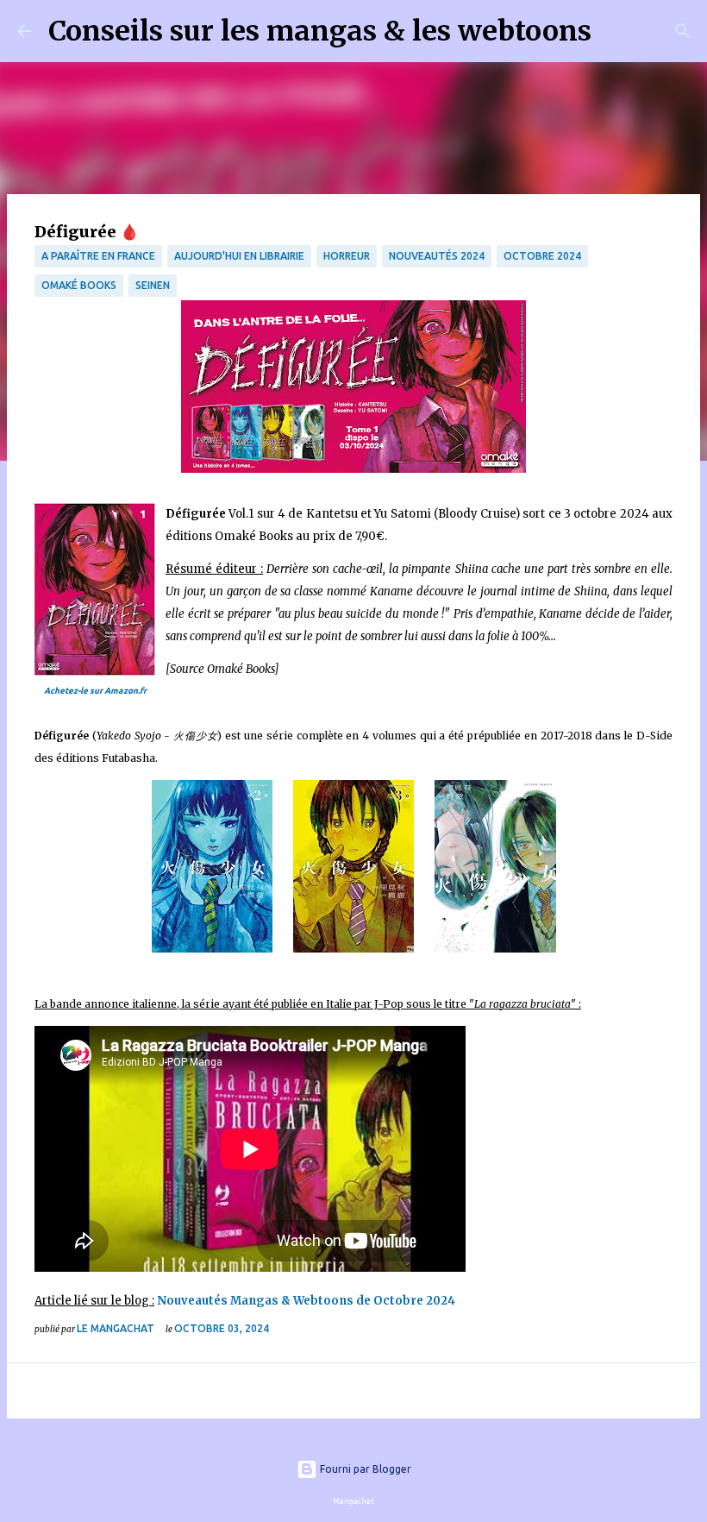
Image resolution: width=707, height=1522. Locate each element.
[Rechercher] (615, 31)
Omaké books (78, 285)
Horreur (346, 255)
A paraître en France (98, 255)
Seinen (152, 285)
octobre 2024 (542, 255)
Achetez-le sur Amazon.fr (95, 690)
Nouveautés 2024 (437, 255)
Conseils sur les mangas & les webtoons (319, 31)
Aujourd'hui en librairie (239, 255)
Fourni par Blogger (364, 1469)
